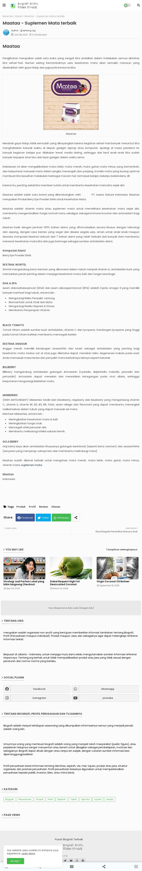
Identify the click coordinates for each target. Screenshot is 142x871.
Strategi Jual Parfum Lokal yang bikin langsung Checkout (23, 583)
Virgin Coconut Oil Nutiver (113, 581)
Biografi (9, 799)
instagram (39, 698)
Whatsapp (63, 517)
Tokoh (73, 799)
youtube (107, 698)
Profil (32, 506)
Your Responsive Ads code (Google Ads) (71, 608)
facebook (39, 689)
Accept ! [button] (15, 861)
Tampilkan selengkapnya (121, 549)
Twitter (45, 517)
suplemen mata (31, 465)
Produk (20, 506)
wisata (109, 799)
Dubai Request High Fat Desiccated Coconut (65, 583)
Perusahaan (24, 799)
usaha (97, 799)
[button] (138, 5)
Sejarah (61, 799)
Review (43, 506)
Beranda (8, 16)
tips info (85, 799)
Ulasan (19, 16)
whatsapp (107, 689)
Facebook (27, 517)
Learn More (28, 853)
